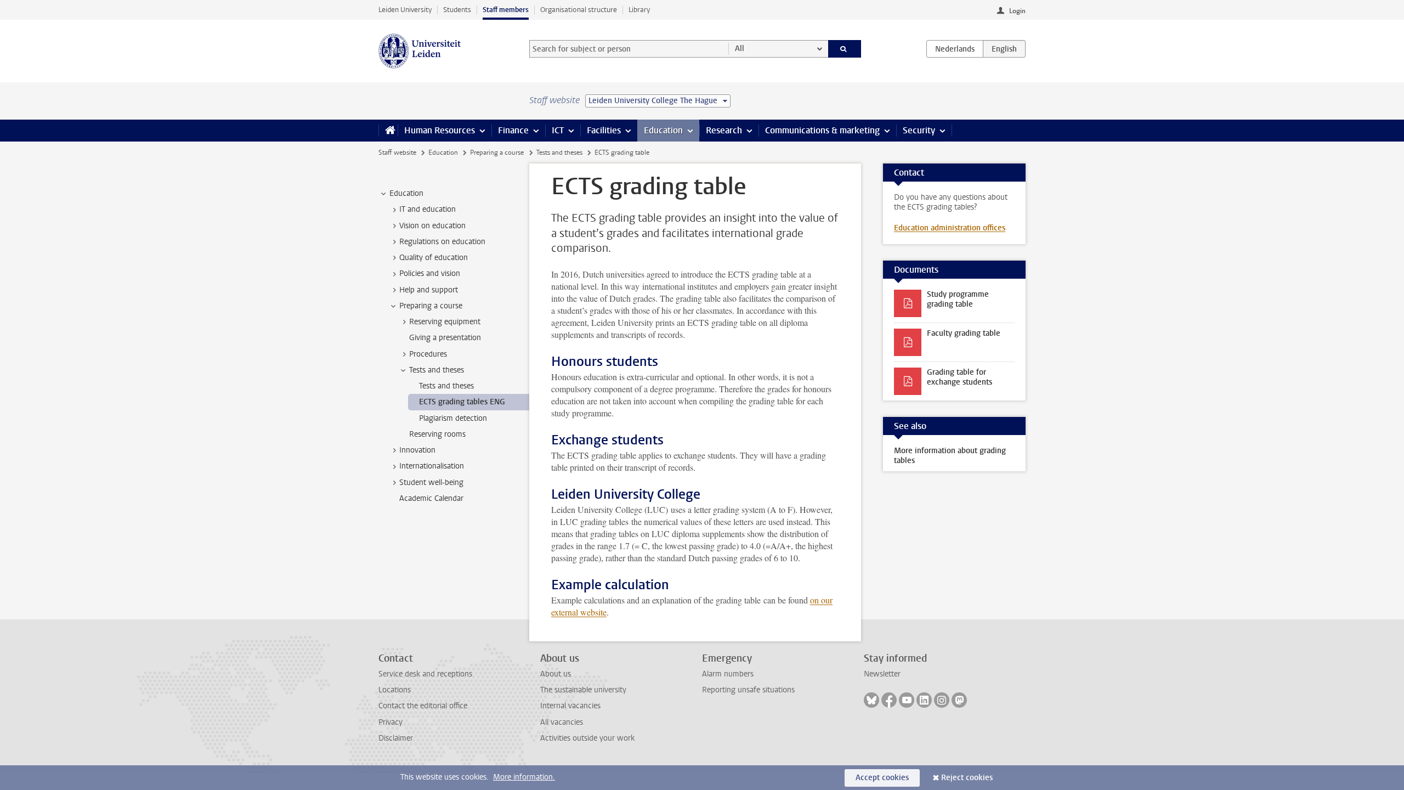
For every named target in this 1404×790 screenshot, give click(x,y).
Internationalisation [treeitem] (431, 466)
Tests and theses (559, 152)
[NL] (954, 49)
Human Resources (439, 130)
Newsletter (882, 674)
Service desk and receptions (425, 674)
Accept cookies (882, 777)
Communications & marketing (822, 130)
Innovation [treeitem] (417, 450)
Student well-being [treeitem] (431, 482)
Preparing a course (497, 152)
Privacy (390, 722)
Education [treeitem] (406, 193)
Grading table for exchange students (959, 377)
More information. (524, 777)
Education (663, 130)
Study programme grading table (958, 299)
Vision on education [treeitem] (432, 226)
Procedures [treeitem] (428, 354)
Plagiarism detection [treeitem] (453, 418)
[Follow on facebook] (889, 700)
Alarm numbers (728, 674)
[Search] (845, 49)
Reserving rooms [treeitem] (437, 434)
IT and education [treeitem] (427, 209)
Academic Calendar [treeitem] (431, 498)
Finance (513, 130)
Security (919, 130)
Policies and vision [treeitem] (429, 273)
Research (724, 130)
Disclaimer (395, 738)
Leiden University (405, 9)
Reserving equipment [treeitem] (444, 322)
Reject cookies (967, 777)
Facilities (604, 130)
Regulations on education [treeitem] (442, 241)
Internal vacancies (570, 706)
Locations (394, 690)
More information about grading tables (950, 455)
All (739, 48)
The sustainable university (583, 690)
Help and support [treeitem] (428, 290)
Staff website (397, 152)
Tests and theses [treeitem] (436, 370)
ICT (558, 130)
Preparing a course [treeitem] (430, 306)
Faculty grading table (963, 333)
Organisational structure (578, 9)
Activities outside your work (587, 738)
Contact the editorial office (422, 706)
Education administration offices (949, 228)
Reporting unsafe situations (748, 690)
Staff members (506, 9)
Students (457, 9)
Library (639, 9)
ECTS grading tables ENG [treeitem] (462, 402)
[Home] (388, 131)
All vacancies (561, 722)
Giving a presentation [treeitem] (445, 337)
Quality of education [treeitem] (433, 257)
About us (555, 674)
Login (1017, 11)
